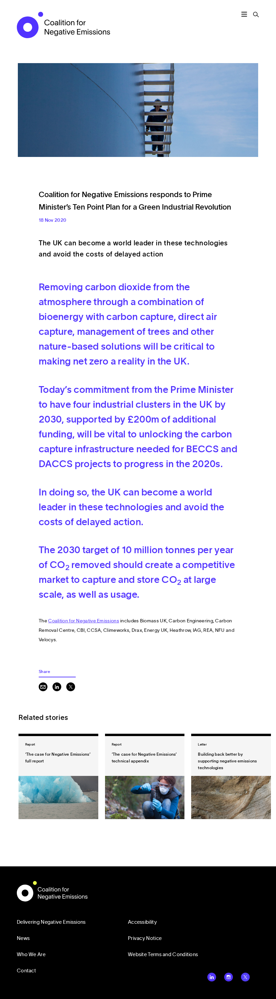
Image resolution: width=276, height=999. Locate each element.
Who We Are (31, 954)
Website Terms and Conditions (163, 954)
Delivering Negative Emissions (51, 922)
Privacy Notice (145, 938)
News (23, 938)
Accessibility (142, 922)
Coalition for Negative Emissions (83, 621)
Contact (26, 970)
